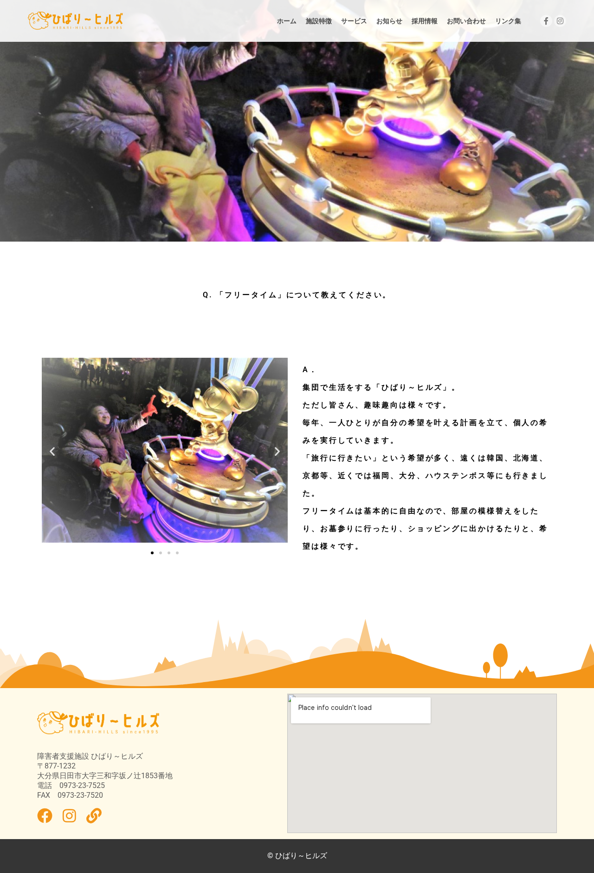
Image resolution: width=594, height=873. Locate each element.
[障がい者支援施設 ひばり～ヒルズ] (75, 21)
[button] (52, 451)
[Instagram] (560, 21)
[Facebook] (546, 21)
